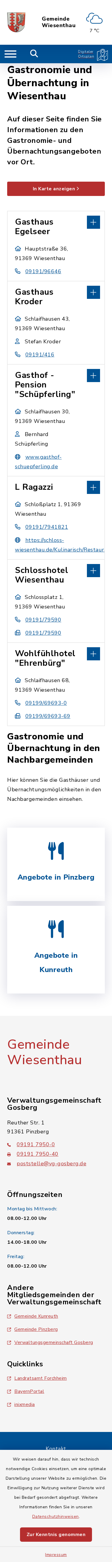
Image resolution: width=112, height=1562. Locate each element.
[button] (56, 221)
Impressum (56, 1555)
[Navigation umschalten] (10, 54)
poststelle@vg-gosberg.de (51, 1163)
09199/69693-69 (47, 716)
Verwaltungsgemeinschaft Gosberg (53, 1342)
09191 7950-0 (36, 1144)
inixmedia (24, 1404)
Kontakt (56, 1448)
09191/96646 (43, 271)
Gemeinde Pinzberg (36, 1329)
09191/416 (39, 354)
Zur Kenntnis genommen (56, 1534)
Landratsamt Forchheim (40, 1378)
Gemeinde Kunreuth (36, 1316)
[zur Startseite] (16, 22)
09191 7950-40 (38, 1154)
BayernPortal (29, 1391)
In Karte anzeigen (54, 189)
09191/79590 (43, 619)
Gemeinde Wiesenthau (59, 22)
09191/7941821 (46, 527)
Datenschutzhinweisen (55, 1516)
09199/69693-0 (46, 703)
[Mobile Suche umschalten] (34, 54)
